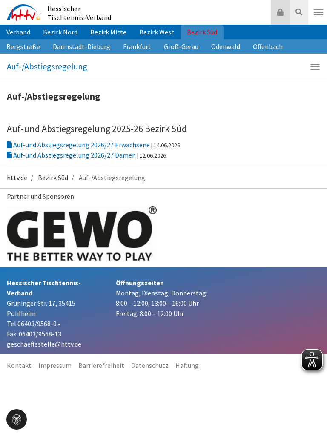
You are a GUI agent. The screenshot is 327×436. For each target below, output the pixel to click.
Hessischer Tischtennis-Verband (79, 13)
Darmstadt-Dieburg (81, 46)
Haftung (187, 365)
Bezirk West (156, 32)
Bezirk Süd (202, 32)
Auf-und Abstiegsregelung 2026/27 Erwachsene (81, 145)
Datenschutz (150, 365)
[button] (17, 418)
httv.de (17, 177)
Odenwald (225, 46)
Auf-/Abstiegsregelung (47, 66)
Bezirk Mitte (108, 32)
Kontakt (19, 365)
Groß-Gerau (181, 46)
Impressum (55, 365)
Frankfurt (137, 46)
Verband (18, 32)
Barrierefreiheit (101, 365)
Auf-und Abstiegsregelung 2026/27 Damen (74, 155)
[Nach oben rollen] (310, 412)
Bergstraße (23, 46)
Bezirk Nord (60, 32)
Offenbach (268, 46)
